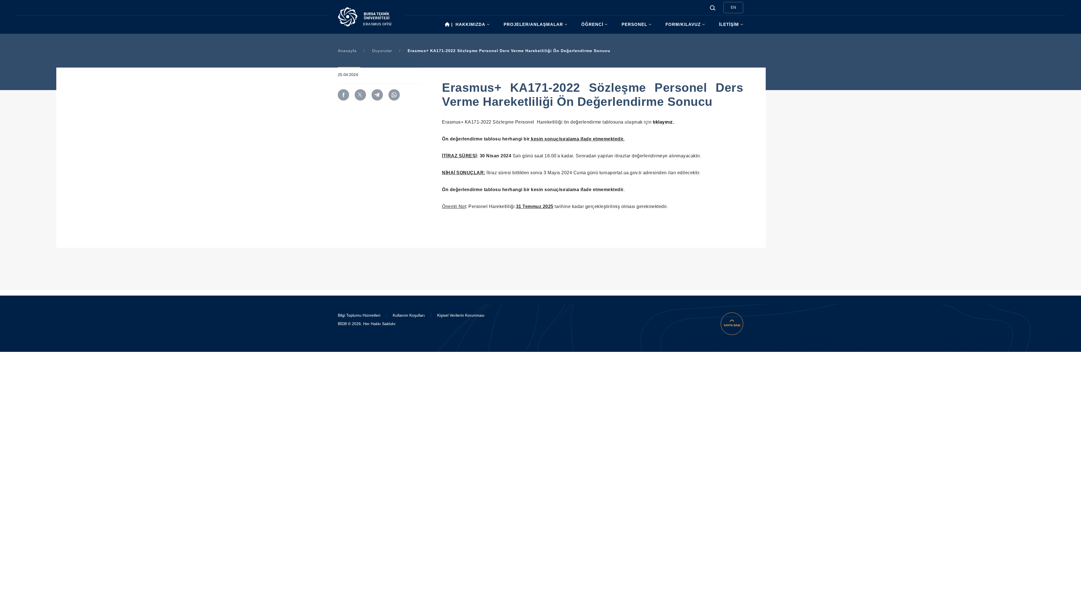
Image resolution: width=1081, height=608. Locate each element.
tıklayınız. (663, 122)
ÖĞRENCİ (592, 24)
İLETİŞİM (729, 24)
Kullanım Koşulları (409, 315)
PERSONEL (634, 24)
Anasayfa (347, 50)
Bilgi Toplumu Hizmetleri (359, 315)
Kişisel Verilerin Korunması (460, 315)
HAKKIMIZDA (470, 24)
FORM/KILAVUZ (683, 24)
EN (733, 7)
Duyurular (382, 50)
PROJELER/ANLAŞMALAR (533, 24)
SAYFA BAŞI (732, 325)
